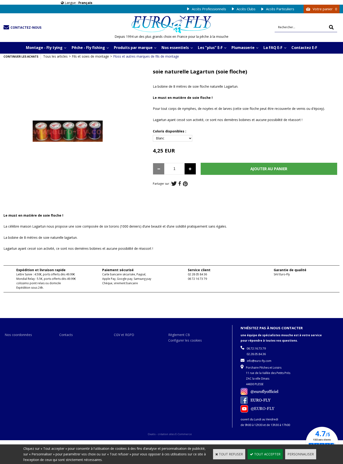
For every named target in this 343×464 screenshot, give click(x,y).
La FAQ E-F (272, 47)
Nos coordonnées (18, 334)
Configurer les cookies (185, 340)
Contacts (66, 334)
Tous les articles (55, 56)
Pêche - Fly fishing (88, 47)
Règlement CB (179, 334)
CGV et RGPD (124, 334)
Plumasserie (243, 47)
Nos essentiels (175, 47)
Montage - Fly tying (44, 47)
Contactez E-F (304, 47)
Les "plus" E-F (210, 47)
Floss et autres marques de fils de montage (146, 56)
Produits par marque (133, 47)
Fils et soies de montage (90, 56)
